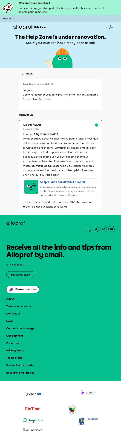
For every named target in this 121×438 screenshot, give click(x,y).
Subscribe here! (21, 274)
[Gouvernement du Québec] (32, 394)
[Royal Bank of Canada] (88, 421)
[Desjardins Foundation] (32, 421)
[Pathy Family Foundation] (88, 394)
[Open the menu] (8, 27)
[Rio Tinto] (32, 409)
